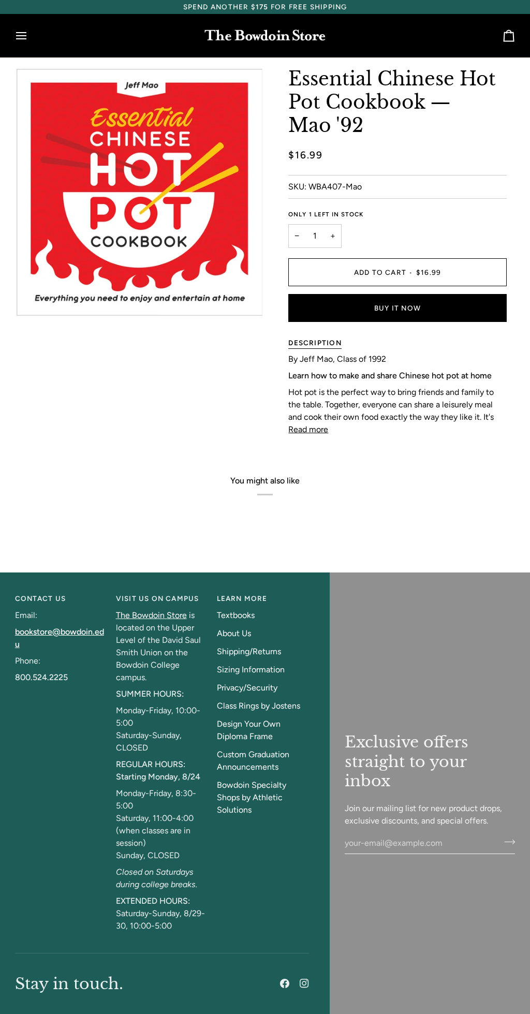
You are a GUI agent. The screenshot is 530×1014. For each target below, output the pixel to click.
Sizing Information (251, 669)
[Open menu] (30, 36)
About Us (234, 633)
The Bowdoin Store (151, 615)
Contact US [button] (40, 598)
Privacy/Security (247, 688)
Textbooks (236, 615)
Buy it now (397, 308)
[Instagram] (304, 983)
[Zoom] (34, 298)
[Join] (506, 841)
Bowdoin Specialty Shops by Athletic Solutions (251, 797)
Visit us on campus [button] (157, 598)
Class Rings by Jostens (258, 706)
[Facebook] (284, 983)
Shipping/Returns (249, 651)
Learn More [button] (242, 598)
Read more (308, 429)
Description (314, 343)
